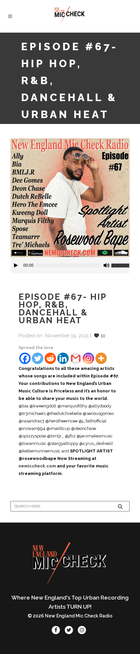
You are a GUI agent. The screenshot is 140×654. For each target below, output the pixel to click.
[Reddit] (50, 358)
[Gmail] (75, 358)
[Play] (16, 265)
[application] (70, 265)
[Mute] (106, 265)
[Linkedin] (63, 358)
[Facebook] (25, 358)
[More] (101, 358)
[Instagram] (88, 358)
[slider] (120, 263)
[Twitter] (37, 358)
